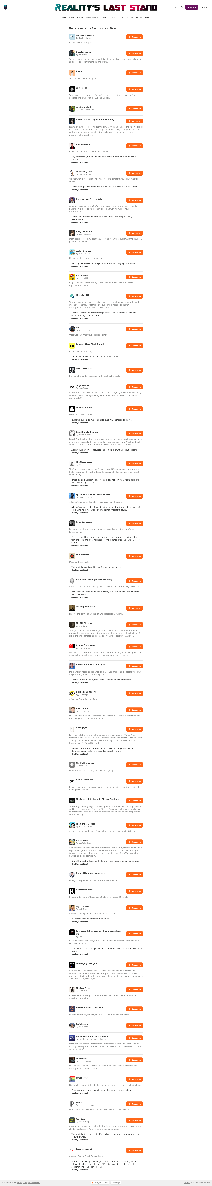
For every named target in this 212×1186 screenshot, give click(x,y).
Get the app (116, 1183)
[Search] (176, 7)
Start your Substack (101, 1183)
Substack (187, 1183)
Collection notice (34, 1183)
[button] (64, 17)
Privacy (19, 1183)
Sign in (204, 7)
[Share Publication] (181, 7)
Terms (25, 1183)
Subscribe (191, 7)
